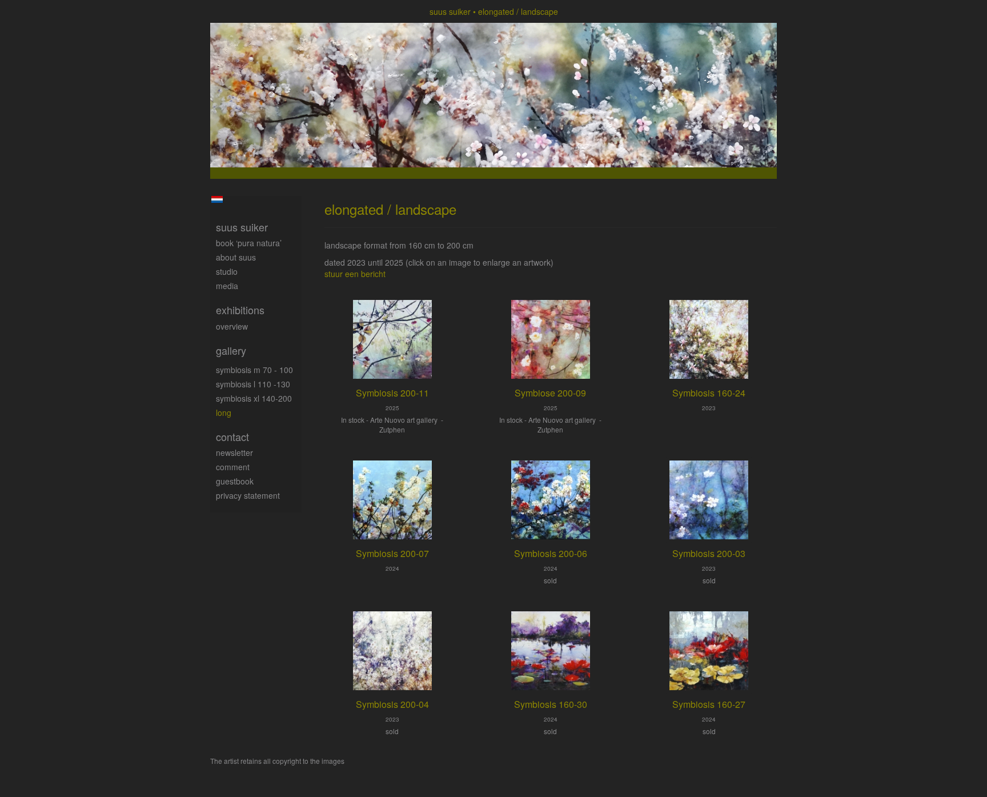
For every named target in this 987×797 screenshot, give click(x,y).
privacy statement (248, 495)
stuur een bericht (355, 273)
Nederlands (216, 199)
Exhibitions (240, 310)
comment (233, 466)
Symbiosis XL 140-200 (254, 398)
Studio (227, 271)
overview (232, 326)
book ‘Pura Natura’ (249, 243)
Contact (232, 437)
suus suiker (450, 11)
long (223, 412)
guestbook (235, 481)
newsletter (234, 452)
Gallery (231, 350)
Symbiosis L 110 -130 (253, 384)
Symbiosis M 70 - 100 (254, 369)
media (227, 285)
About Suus (236, 257)
